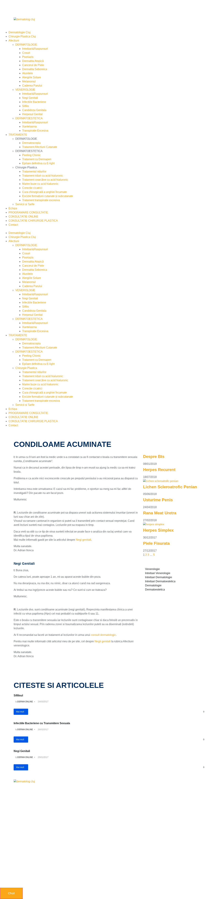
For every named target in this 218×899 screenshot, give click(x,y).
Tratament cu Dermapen (36, 159)
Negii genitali (103, 641)
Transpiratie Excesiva (35, 130)
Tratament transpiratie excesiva (41, 200)
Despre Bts (153, 456)
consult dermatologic (103, 634)
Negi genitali (83, 539)
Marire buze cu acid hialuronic (40, 183)
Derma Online (25, 701)
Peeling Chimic (31, 155)
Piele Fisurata (156, 543)
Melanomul (29, 81)
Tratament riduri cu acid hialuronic (42, 175)
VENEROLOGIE (25, 89)
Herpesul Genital (32, 114)
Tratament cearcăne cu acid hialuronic (45, 179)
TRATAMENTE (18, 134)
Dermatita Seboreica (34, 69)
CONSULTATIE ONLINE (23, 216)
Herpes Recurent (159, 469)
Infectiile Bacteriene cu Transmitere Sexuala (42, 723)
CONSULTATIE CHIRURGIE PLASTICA (33, 220)
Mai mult (20, 712)
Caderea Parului (32, 85)
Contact (13, 224)
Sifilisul (18, 695)
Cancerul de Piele (33, 65)
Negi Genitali (30, 97)
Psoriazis (27, 56)
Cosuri (26, 52)
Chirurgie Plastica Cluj (22, 36)
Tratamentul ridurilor (34, 171)
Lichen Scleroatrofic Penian (170, 487)
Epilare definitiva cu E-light (38, 163)
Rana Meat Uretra (159, 513)
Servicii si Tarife (24, 204)
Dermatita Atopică (33, 61)
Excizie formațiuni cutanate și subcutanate (47, 196)
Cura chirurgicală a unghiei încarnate (44, 192)
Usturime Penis (158, 500)
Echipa (13, 208)
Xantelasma (29, 126)
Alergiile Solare (31, 77)
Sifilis (25, 106)
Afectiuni (14, 40)
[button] (109, 229)
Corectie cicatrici (32, 187)
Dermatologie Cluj (19, 32)
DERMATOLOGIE (26, 44)
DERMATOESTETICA (29, 118)
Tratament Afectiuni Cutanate (39, 146)
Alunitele (27, 73)
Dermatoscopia (31, 142)
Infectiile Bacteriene (34, 101)
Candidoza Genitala (34, 110)
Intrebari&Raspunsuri (35, 48)
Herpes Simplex (158, 530)
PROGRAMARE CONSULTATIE (28, 212)
